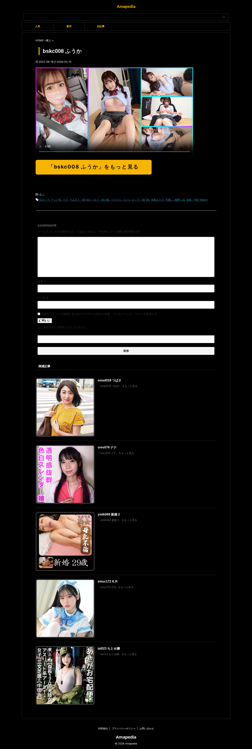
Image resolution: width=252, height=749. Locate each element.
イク (65, 199)
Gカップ (44, 199)
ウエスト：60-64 (79, 199)
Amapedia (126, 6)
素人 (41, 194)
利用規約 (103, 728)
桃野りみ (180, 199)
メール (43, 297)
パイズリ (116, 199)
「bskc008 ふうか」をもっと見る (93, 167)
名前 (42, 281)
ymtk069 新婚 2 (109, 514)
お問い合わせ (147, 728)
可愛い (169, 199)
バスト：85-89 (100, 199)
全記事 (101, 26)
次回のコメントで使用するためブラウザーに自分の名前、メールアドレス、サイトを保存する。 (100, 314)
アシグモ (56, 199)
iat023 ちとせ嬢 (109, 648)
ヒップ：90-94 (140, 199)
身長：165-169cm (197, 199)
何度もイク (157, 199)
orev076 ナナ (107, 447)
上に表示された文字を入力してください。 (64, 327)
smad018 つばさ (109, 380)
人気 (37, 26)
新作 (69, 26)
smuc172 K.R (108, 581)
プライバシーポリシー (123, 728)
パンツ (126, 199)
